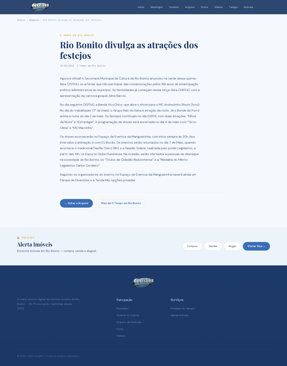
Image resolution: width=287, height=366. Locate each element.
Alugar (232, 246)
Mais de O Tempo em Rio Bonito (121, 203)
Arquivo (190, 7)
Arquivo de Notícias (128, 322)
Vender (213, 246)
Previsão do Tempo (183, 308)
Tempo (233, 7)
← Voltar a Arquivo (76, 203)
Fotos (204, 7)
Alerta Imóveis (180, 315)
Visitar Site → (256, 246)
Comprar (192, 246)
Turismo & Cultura (127, 315)
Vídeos (218, 7)
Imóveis (248, 7)
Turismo (174, 7)
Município (157, 7)
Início (141, 7)
